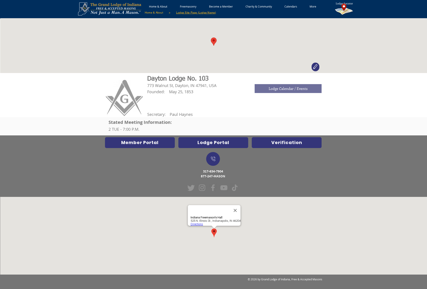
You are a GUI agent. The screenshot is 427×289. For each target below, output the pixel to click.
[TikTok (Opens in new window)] (234, 187)
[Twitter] (191, 187)
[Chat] (315, 67)
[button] (188, 4)
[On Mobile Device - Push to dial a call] (213, 159)
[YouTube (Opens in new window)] (224, 187)
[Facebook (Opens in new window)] (213, 187)
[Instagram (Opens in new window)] (202, 187)
